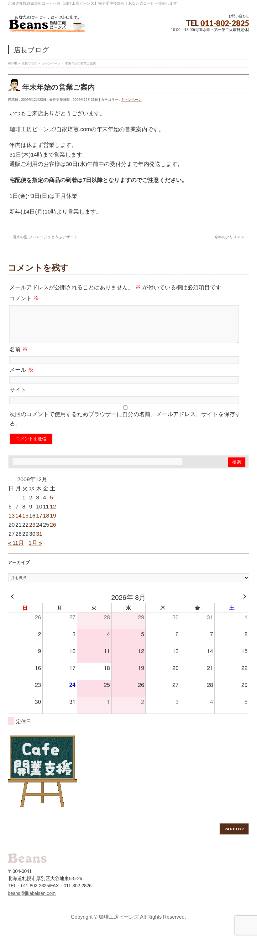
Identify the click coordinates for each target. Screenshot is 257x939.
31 (39, 534)
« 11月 (16, 543)
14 (18, 516)
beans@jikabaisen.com (32, 893)
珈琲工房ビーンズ (119, 917)
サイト (17, 390)
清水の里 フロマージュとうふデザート (42, 237)
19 (53, 516)
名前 (18, 349)
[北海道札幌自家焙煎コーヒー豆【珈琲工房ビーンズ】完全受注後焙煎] (47, 25)
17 (39, 516)
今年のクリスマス (231, 237)
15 (25, 516)
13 (11, 516)
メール (21, 370)
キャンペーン (131, 99)
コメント (24, 298)
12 (53, 506)
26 (53, 525)
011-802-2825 (224, 23)
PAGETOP (234, 829)
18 (46, 516)
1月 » (35, 543)
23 (32, 525)
